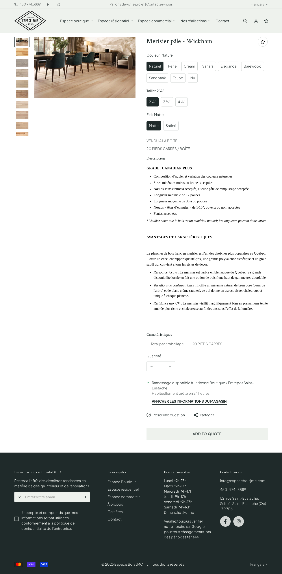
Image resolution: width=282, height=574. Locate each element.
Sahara (207, 66)
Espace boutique (74, 20)
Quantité (154, 356)
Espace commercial (155, 20)
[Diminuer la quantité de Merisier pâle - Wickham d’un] (151, 366)
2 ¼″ (152, 101)
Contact (222, 20)
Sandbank (157, 77)
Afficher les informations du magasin (189, 401)
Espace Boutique (122, 481)
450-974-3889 (233, 489)
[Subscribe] (85, 497)
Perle (172, 66)
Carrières (115, 511)
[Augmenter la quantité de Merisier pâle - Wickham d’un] (170, 366)
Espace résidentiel (113, 20)
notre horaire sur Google (184, 526)
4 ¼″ (181, 101)
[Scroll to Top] (273, 550)
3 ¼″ (167, 101)
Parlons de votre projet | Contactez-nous (141, 4)
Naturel (155, 66)
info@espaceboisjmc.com (242, 480)
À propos (115, 504)
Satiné (171, 125)
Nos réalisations (193, 20)
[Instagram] (58, 4)
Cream (189, 66)
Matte (154, 125)
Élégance (229, 66)
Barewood (253, 66)
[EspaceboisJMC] (30, 21)
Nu (192, 77)
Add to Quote (207, 433)
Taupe (178, 77)
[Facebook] (48, 4)
